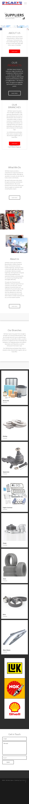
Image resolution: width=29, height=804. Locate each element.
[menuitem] (24, 3)
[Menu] (24, 3)
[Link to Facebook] (25, 782)
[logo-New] (12, 3)
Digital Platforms (22, 780)
